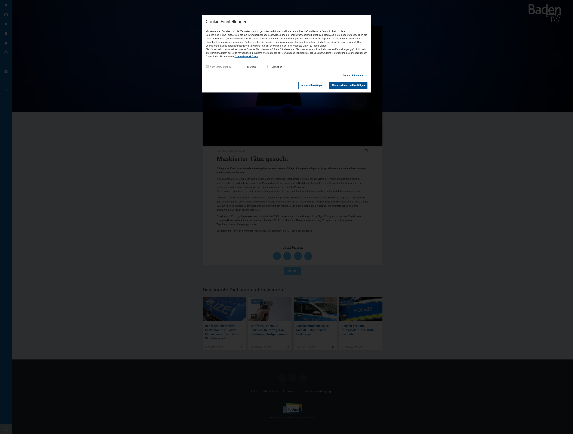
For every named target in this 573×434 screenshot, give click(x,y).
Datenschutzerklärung (246, 56)
